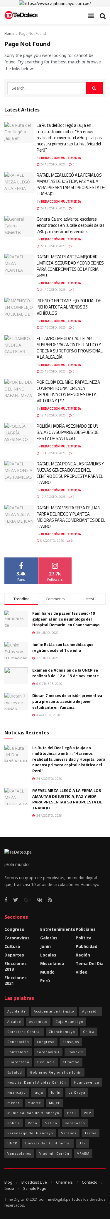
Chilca (88, 1031)
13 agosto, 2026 (52, 453)
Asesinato (38, 1021)
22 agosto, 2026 (52, 246)
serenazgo (75, 1123)
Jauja (38, 1092)
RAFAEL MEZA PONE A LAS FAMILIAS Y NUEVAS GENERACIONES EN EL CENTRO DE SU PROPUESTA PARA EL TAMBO (70, 473)
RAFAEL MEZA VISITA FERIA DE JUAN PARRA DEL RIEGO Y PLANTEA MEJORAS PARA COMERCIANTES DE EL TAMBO (71, 517)
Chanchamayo (62, 1031)
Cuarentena (18, 1062)
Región (83, 955)
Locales (48, 955)
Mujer (54, 1102)
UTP (82, 1143)
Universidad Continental (48, 1143)
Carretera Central (24, 1031)
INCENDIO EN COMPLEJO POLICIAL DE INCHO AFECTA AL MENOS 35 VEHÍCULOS (69, 306)
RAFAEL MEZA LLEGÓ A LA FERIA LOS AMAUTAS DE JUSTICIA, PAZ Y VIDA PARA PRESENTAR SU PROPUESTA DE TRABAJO (71, 184)
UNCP (12, 1143)
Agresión (90, 1011)
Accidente (16, 1011)
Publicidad (86, 946)
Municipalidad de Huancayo (33, 1112)
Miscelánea (52, 963)
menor (13, 1102)
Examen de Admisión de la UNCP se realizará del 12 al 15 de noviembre (65, 673)
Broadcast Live (34, 1182)
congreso (46, 1041)
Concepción (18, 1041)
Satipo (51, 1123)
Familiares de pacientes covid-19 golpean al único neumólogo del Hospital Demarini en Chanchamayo (65, 619)
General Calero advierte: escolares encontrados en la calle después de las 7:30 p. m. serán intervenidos (70, 225)
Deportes (14, 955)
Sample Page (34, 1188)
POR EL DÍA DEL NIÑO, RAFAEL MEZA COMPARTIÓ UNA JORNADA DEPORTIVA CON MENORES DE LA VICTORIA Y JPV (68, 391)
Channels (64, 1182)
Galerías (48, 938)
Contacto (89, 1182)
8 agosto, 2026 (51, 541)
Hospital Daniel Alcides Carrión (36, 1082)
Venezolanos (19, 1153)
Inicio (9, 1188)
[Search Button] (94, 88)
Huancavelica (86, 1082)
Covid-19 (75, 1052)
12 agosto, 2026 (52, 497)
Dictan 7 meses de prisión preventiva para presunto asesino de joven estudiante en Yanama (67, 701)
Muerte (34, 1102)
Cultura (12, 946)
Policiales (86, 929)
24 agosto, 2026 (52, 164)
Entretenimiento (57, 929)
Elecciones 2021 (15, 980)
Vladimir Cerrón (54, 1153)
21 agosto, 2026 (52, 290)
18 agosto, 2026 (52, 415)
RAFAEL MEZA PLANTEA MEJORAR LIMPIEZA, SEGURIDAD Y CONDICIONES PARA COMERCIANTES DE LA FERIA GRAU (70, 266)
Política (84, 938)
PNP (87, 1112)
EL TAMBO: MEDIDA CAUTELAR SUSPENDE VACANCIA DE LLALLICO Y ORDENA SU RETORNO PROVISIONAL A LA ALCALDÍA (69, 347)
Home (9, 33)
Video (81, 972)
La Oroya (76, 1092)
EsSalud (14, 1072)
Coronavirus (17, 938)
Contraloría (18, 1052)
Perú (45, 980)
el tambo (71, 1062)
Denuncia (46, 1062)
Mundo (47, 972)
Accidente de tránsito (54, 1011)
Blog (8, 1182)
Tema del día (90, 963)
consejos (70, 1041)
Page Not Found (32, 33)
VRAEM (83, 1153)
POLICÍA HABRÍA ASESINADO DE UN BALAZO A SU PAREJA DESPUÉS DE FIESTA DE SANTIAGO (67, 432)
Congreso (14, 929)
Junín (45, 946)
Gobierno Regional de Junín (56, 1072)
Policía (13, 1123)
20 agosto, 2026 (52, 327)
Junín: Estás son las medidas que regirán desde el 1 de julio (63, 647)
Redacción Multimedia (61, 158)
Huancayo (16, 1092)
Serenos (69, 1133)
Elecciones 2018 (15, 966)
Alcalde (14, 1021)
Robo (32, 1123)
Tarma (90, 1133)
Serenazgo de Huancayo (30, 1133)
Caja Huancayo (69, 1021)
